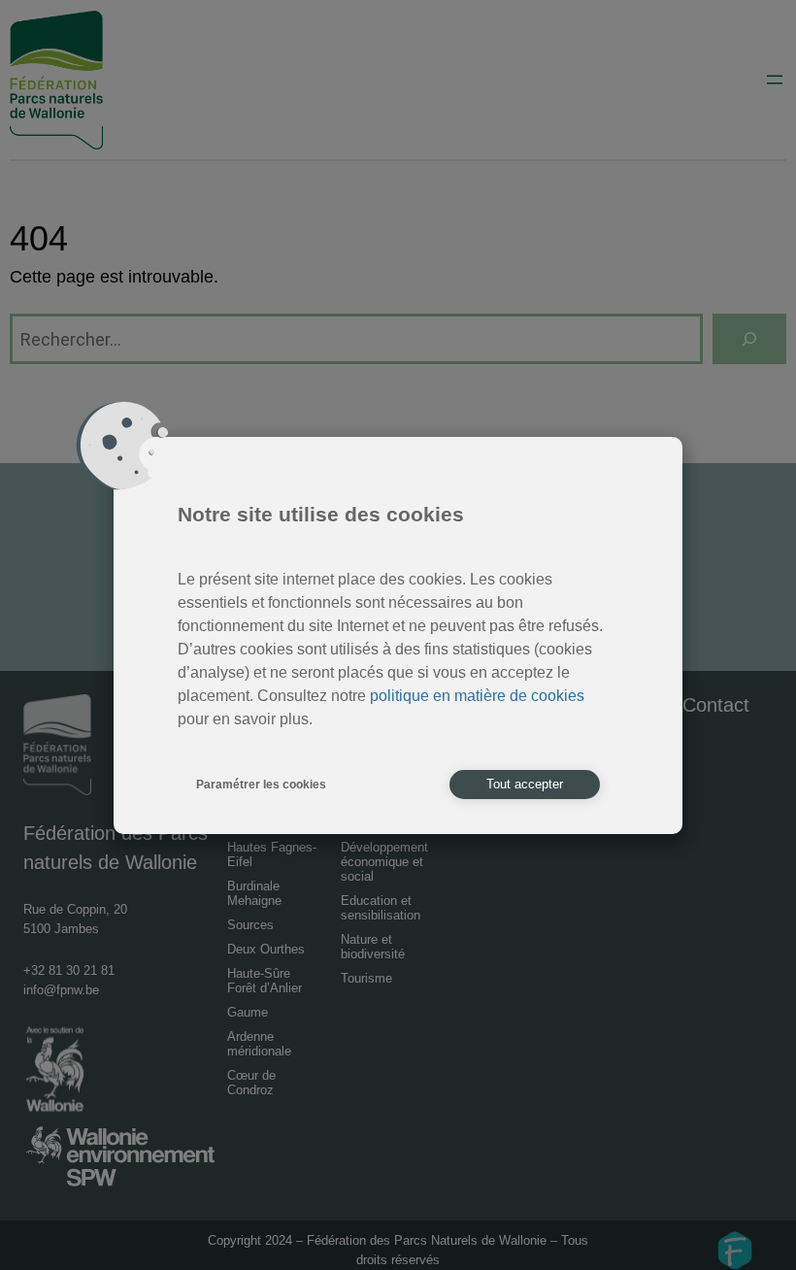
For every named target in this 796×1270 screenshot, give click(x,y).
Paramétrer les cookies (261, 784)
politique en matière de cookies (477, 695)
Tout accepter (524, 784)
